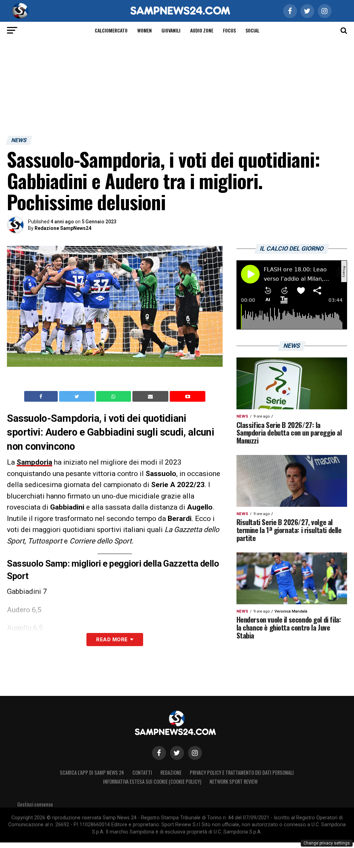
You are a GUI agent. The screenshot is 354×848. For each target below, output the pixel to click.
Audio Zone (201, 30)
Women (144, 30)
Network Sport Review (233, 781)
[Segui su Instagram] (195, 753)
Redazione (170, 772)
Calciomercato (111, 30)
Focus (229, 30)
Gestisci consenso (35, 804)
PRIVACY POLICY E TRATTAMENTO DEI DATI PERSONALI (242, 772)
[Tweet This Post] (77, 396)
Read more (112, 639)
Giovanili (170, 30)
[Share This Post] (114, 396)
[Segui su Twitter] (177, 753)
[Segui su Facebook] (159, 753)
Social (252, 30)
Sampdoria (34, 462)
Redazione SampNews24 (63, 228)
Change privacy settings (327, 843)
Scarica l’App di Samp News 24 (92, 772)
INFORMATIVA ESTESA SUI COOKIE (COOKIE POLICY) (152, 781)
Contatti (142, 772)
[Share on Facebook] (41, 396)
